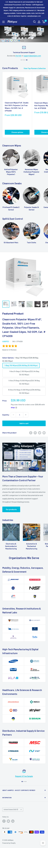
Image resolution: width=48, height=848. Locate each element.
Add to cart (24, 423)
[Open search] (34, 21)
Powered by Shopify (8, 843)
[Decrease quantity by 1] (13, 414)
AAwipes (5, 341)
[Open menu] (3, 22)
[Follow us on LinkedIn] (12, 821)
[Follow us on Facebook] (4, 821)
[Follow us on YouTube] (8, 821)
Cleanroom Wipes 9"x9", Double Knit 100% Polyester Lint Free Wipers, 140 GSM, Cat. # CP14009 (16, 107)
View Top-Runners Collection (35, 68)
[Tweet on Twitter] (39, 432)
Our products (11, 509)
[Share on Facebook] (30, 432)
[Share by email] (44, 432)
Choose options (17, 132)
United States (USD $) (11, 809)
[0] (43, 21)
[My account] (39, 21)
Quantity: (5, 415)
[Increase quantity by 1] (25, 414)
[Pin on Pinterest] (35, 432)
